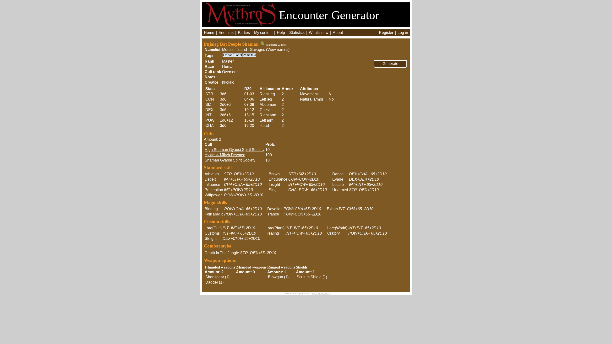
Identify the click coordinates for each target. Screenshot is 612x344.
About (338, 33)
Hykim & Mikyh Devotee (225, 155)
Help (281, 33)
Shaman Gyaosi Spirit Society (230, 160)
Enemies (226, 33)
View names (277, 50)
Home (209, 33)
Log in (403, 33)
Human (228, 66)
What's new (318, 33)
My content (263, 33)
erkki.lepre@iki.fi (321, 293)
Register (386, 33)
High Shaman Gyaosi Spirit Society (234, 150)
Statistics (297, 33)
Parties (244, 33)
